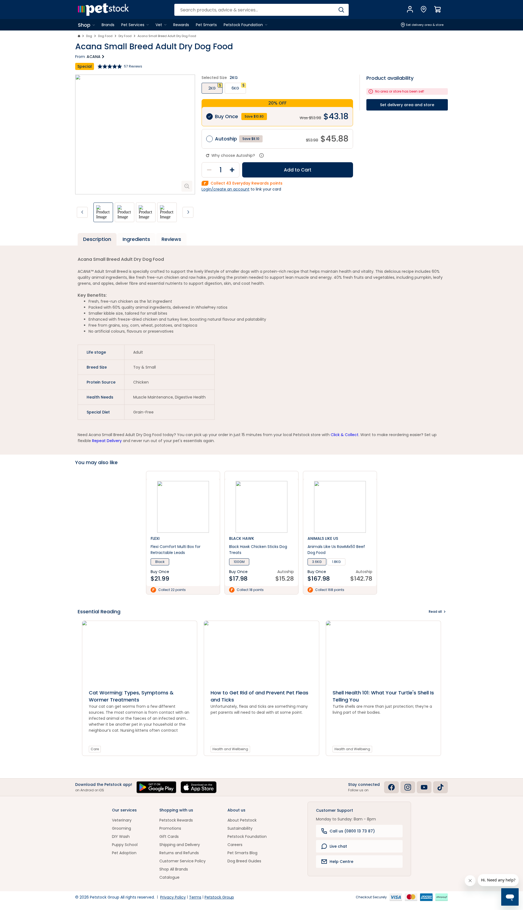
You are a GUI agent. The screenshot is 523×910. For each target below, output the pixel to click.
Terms (195, 897)
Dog (89, 36)
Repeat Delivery (107, 440)
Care (95, 749)
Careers (234, 844)
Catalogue (169, 877)
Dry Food (125, 36)
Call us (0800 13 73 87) (352, 831)
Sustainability (240, 828)
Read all (435, 611)
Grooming (121, 828)
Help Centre (341, 861)
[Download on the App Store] (199, 787)
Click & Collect (344, 434)
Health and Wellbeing (230, 749)
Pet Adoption (124, 853)
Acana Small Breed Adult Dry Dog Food (167, 36)
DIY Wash (121, 836)
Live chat (338, 846)
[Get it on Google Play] (156, 787)
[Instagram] (407, 787)
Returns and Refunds (179, 853)
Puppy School (125, 844)
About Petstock (242, 820)
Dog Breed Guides (244, 861)
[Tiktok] (440, 787)
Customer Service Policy (182, 861)
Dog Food (105, 36)
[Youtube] (424, 787)
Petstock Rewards (176, 820)
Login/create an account (226, 189)
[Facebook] (391, 787)
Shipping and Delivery (179, 844)
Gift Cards (169, 836)
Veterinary (122, 820)
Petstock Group (219, 897)
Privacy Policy (173, 897)
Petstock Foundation (247, 836)
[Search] (341, 10)
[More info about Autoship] (261, 155)
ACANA (94, 56)
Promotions (170, 828)
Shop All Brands (173, 869)
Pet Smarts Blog (242, 853)
